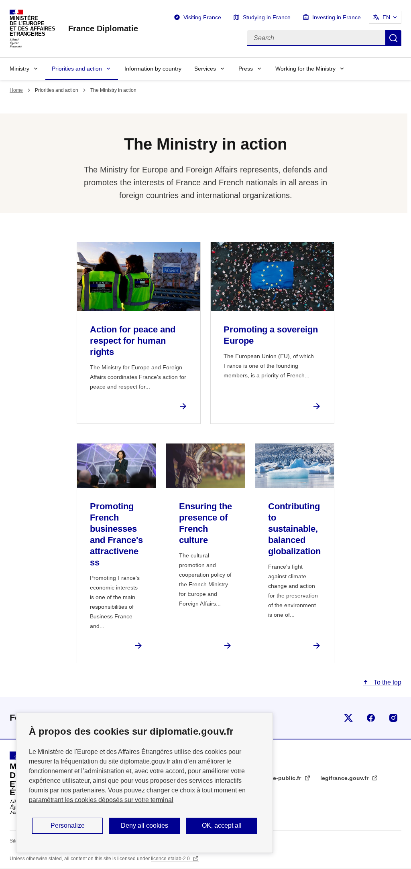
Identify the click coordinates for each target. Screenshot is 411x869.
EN (386, 17)
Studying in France (267, 17)
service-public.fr (279, 778)
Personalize (68, 825)
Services (205, 68)
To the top (386, 682)
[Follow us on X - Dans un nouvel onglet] (348, 718)
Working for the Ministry (305, 68)
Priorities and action (77, 68)
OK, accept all (222, 825)
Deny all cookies (144, 825)
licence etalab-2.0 (171, 858)
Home (16, 90)
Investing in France (336, 17)
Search (393, 38)
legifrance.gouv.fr (345, 778)
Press (245, 68)
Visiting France (202, 17)
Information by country (152, 68)
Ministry (19, 68)
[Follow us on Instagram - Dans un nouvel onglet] (393, 718)
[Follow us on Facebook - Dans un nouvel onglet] (371, 718)
